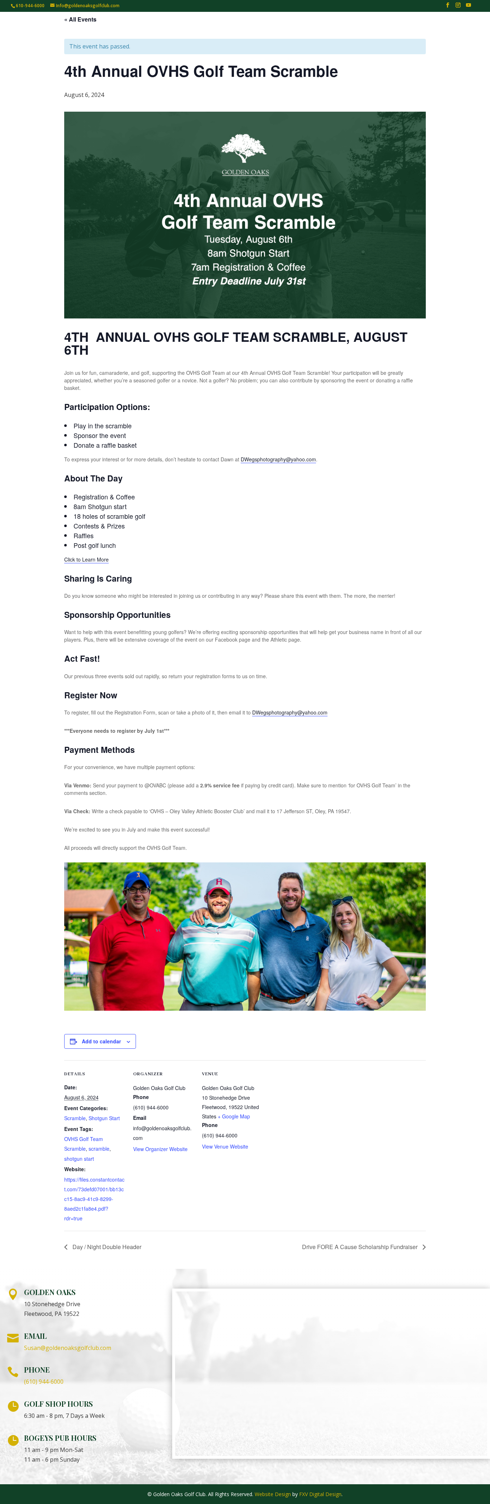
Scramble (75, 1118)
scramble (99, 1148)
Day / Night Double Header (106, 1247)
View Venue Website (225, 1146)
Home (77, 28)
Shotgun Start (104, 1118)
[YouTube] (468, 7)
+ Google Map (234, 1116)
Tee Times (110, 28)
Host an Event (257, 28)
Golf (142, 28)
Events (350, 28)
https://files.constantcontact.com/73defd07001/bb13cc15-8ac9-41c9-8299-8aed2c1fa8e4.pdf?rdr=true (94, 1199)
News (378, 28)
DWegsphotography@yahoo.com (278, 459)
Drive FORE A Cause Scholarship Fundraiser (360, 1247)
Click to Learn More (86, 559)
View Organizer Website (160, 1149)
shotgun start (79, 1158)
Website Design (273, 1494)
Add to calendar (101, 1041)
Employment (459, 28)
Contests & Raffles (196, 28)
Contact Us (413, 28)
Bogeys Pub (313, 28)
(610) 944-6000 (43, 1382)
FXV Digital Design (320, 1494)
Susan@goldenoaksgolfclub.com (67, 1348)
